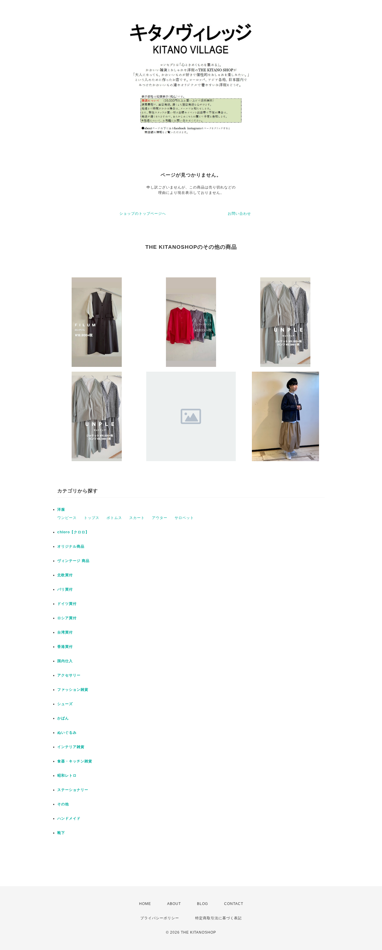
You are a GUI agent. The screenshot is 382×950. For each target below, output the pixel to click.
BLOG (202, 904)
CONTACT (233, 904)
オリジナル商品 (70, 546)
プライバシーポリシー (159, 918)
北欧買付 (65, 575)
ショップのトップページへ (142, 213)
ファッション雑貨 (72, 690)
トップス (91, 518)
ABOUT (174, 904)
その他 (63, 804)
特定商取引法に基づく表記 (218, 918)
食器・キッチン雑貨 (74, 761)
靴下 (61, 833)
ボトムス (114, 518)
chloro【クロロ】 (73, 532)
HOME (145, 904)
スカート (137, 518)
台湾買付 (65, 632)
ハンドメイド (69, 818)
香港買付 (65, 647)
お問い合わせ (239, 213)
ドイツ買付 (67, 604)
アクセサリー (69, 675)
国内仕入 (65, 661)
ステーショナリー (72, 790)
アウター (159, 518)
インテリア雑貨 (70, 747)
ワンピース (67, 518)
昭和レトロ (67, 775)
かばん (63, 718)
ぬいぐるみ (67, 732)
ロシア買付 (67, 618)
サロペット (184, 518)
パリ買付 (65, 589)
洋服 (61, 509)
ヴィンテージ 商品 (73, 561)
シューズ (65, 704)
